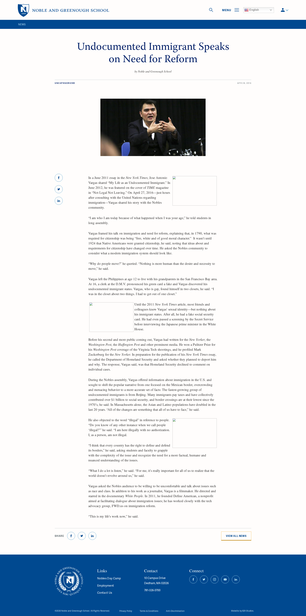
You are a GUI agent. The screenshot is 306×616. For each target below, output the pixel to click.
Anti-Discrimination (175, 610)
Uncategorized (65, 83)
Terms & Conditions (149, 610)
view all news (236, 536)
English (254, 9)
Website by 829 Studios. (242, 611)
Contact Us (104, 592)
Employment (105, 585)
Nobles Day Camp (109, 578)
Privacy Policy (125, 610)
